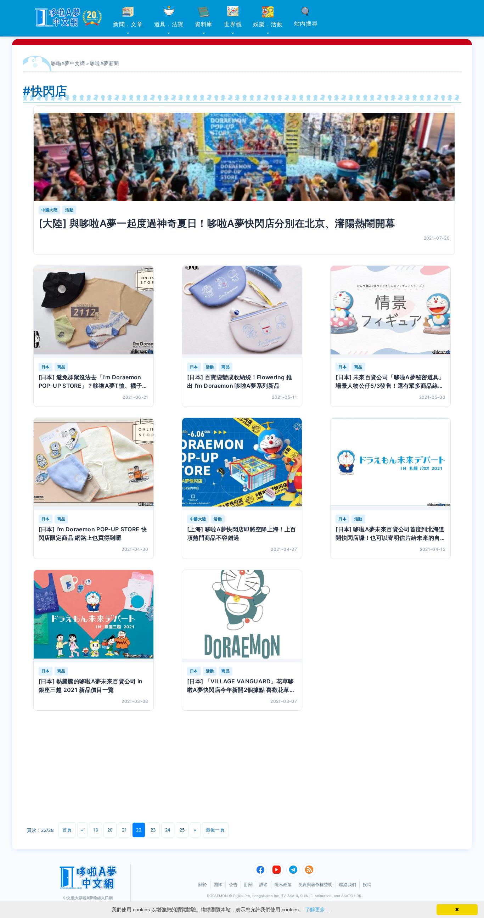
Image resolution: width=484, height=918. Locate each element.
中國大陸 (49, 209)
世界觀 (233, 24)
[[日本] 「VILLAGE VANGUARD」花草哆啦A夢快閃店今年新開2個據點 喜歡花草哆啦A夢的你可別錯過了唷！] (242, 616)
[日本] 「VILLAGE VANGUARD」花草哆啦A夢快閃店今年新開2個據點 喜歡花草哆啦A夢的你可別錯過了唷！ (241, 686)
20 (110, 830)
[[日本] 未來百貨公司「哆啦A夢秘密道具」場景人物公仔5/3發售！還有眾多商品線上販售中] (390, 312)
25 (182, 830)
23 (153, 830)
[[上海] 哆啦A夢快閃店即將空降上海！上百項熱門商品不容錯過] (242, 464)
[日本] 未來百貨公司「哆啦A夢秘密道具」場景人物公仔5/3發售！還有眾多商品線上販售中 (390, 382)
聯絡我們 (347, 884)
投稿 (367, 884)
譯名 (263, 884)
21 (124, 830)
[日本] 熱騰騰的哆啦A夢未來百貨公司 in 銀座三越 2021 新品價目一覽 (91, 685)
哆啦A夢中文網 (68, 63)
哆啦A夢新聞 (104, 63)
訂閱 (248, 884)
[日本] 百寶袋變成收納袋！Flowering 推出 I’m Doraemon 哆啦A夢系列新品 (239, 381)
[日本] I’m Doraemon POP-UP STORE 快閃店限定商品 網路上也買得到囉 (93, 533)
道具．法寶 (169, 24)
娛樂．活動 (268, 24)
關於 (202, 884)
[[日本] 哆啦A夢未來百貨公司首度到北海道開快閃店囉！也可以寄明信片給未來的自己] (390, 464)
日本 (45, 366)
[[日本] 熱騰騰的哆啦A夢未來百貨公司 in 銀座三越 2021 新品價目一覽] (93, 616)
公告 (233, 884)
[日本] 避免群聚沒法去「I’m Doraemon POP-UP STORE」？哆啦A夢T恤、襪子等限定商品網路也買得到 (93, 382)
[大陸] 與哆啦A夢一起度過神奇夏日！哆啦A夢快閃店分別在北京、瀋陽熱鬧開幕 (217, 223)
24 (167, 830)
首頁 (67, 830)
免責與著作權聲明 (315, 884)
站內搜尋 (306, 23)
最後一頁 (215, 830)
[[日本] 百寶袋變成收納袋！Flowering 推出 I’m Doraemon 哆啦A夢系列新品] (242, 312)
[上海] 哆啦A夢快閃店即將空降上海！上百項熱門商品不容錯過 (241, 533)
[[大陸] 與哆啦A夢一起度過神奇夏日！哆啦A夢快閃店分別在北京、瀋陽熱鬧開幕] (244, 157)
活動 (69, 209)
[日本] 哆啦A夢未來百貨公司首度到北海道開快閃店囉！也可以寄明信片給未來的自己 (390, 534)
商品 (61, 366)
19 (95, 830)
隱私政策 (283, 884)
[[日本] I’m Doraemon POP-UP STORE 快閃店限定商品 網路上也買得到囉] (93, 464)
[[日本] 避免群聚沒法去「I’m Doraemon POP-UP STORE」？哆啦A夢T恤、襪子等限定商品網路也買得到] (93, 312)
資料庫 (204, 24)
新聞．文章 (128, 24)
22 (138, 830)
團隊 (218, 884)
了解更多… (317, 909)
